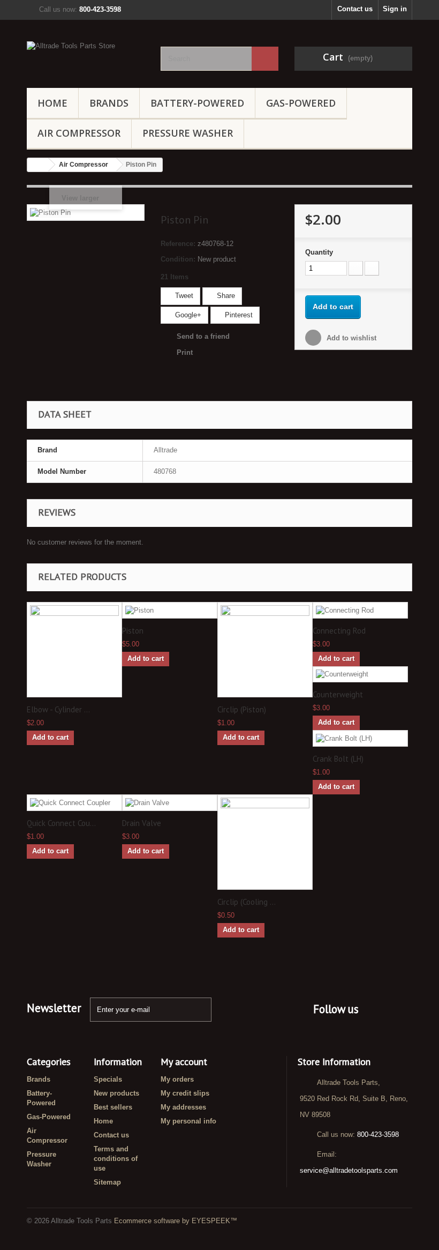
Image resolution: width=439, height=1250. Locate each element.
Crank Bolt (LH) (338, 759)
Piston (132, 631)
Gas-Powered (301, 102)
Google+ (187, 315)
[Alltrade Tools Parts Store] (86, 58)
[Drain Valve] (169, 802)
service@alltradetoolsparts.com (349, 1170)
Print (185, 352)
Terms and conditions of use (116, 1158)
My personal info (188, 1121)
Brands (108, 102)
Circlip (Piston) (241, 710)
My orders (177, 1079)
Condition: (178, 259)
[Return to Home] (38, 165)
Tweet (183, 296)
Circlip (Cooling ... (246, 902)
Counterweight (338, 695)
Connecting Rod (339, 631)
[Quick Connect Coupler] (74, 802)
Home (52, 102)
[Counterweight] (360, 674)
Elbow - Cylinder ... (58, 710)
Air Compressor (78, 133)
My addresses (183, 1107)
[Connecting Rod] (360, 610)
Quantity (319, 252)
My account (184, 1061)
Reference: (178, 244)
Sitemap (107, 1182)
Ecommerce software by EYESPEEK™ (175, 1221)
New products (116, 1093)
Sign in (395, 9)
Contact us (355, 9)
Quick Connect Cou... (61, 823)
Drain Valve (141, 823)
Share (225, 296)
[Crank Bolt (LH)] (360, 738)
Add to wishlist (350, 338)
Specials (108, 1079)
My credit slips (185, 1093)
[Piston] (169, 610)
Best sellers (113, 1107)
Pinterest (238, 315)
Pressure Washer (187, 133)
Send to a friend (203, 336)
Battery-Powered (197, 102)
